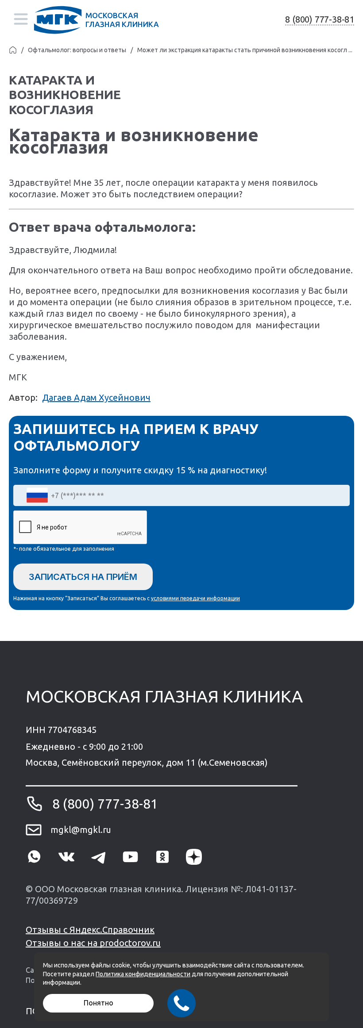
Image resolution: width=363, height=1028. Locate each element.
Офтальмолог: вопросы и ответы (77, 50)
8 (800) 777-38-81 (319, 19)
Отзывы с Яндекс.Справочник (90, 929)
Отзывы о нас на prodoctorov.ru (93, 943)
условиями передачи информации (195, 598)
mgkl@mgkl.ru (80, 830)
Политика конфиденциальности (143, 974)
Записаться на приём (83, 577)
